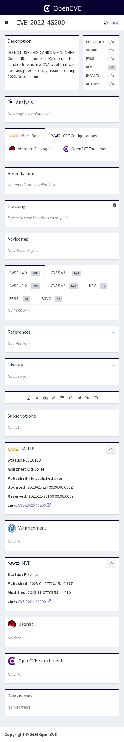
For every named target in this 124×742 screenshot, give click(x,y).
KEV (97, 285)
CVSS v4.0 (23, 272)
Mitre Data (30, 135)
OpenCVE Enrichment (89, 148)
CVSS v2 (63, 285)
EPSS (18, 298)
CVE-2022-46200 (40, 22)
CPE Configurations (79, 135)
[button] (6, 22)
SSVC (51, 298)
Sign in (13, 217)
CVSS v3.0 (23, 285)
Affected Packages (34, 148)
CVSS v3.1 (65, 272)
